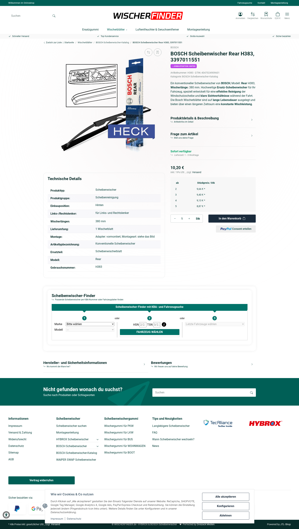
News (155, 446)
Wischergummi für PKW (119, 426)
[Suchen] (54, 16)
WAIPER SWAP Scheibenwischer (76, 459)
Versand (196, 172)
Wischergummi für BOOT (119, 452)
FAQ (154, 432)
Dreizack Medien (206, 524)
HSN (136, 324)
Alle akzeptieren (225, 496)
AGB (11, 459)
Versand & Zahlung (20, 432)
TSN (150, 324)
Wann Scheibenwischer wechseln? (173, 439)
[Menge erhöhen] (189, 218)
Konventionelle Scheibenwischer (115, 243)
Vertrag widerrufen (41, 480)
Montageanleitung (279, 3)
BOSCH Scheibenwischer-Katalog (200, 76)
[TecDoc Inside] (217, 423)
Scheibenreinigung (106, 197)
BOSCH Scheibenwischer (71, 446)
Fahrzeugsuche (245, 3)
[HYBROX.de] (265, 423)
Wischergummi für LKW (118, 432)
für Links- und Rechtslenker (112, 213)
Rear (98, 259)
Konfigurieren (225, 506)
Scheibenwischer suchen (71, 426)
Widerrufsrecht (17, 439)
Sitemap (13, 452)
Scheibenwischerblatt (108, 251)
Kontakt (261, 3)
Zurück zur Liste (53, 42)
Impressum (57, 518)
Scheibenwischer (105, 189)
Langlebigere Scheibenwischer (171, 426)
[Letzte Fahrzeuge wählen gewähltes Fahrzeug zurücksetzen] (215, 324)
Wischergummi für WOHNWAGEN (124, 446)
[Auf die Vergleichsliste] (148, 52)
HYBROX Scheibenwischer (72, 439)
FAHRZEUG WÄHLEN (149, 332)
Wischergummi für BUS (118, 439)
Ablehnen (226, 515)
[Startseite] (148, 15)
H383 (98, 266)
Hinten (99, 205)
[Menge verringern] (175, 218)
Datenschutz (74, 518)
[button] (240, 16)
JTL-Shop (285, 524)
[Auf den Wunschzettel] (157, 52)
